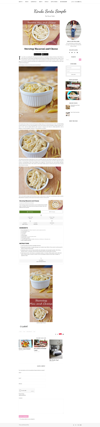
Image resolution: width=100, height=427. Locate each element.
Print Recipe (45, 54)
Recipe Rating (21, 393)
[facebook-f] (75, 1)
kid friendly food (29, 331)
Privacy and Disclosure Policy (24, 424)
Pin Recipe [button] (53, 211)
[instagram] (73, 1)
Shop (40, 1)
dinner (21, 331)
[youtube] (78, 1)
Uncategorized (44, 46)
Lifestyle (33, 1)
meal (34, 331)
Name (20, 372)
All (35, 46)
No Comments (44, 51)
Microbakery (63, 1)
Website (20, 383)
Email (20, 378)
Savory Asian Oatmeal (24, 349)
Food (26, 1)
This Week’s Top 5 (54, 360)
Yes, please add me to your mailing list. (27, 419)
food (24, 331)
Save (60, 334)
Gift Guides (54, 1)
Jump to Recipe (38, 54)
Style (46, 1)
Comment (20, 398)
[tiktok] (72, 1)
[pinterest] (77, 1)
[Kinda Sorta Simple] (50, 11)
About (20, 1)
